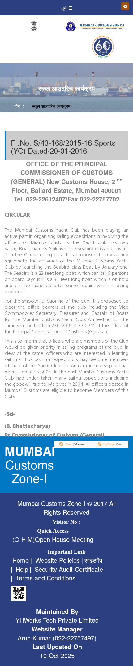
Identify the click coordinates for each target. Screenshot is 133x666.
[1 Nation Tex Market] (102, 46)
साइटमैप (93, 560)
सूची (65, 8)
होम (17, 106)
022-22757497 (74, 638)
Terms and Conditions (45, 578)
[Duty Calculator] (72, 443)
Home (20, 560)
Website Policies (57, 560)
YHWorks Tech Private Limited (57, 620)
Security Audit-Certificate (69, 569)
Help (22, 569)
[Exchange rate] (109, 443)
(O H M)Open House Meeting (52, 539)
